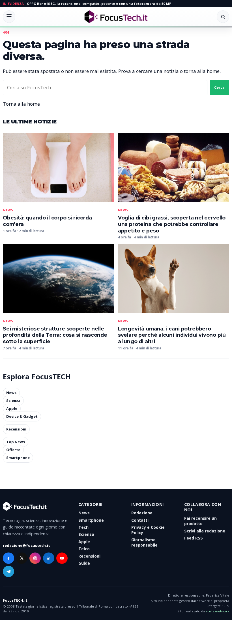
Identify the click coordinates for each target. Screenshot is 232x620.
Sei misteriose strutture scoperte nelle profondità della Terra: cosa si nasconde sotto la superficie (55, 335)
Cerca (219, 87)
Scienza (13, 400)
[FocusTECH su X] (21, 558)
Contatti (140, 520)
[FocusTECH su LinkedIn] (48, 558)
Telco (84, 548)
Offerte (13, 450)
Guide (84, 563)
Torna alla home (21, 104)
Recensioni (16, 429)
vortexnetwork (217, 611)
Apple (11, 408)
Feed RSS (193, 538)
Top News (15, 442)
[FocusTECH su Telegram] (8, 571)
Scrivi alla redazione (204, 531)
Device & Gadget (22, 416)
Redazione (141, 512)
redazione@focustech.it (26, 545)
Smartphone (18, 457)
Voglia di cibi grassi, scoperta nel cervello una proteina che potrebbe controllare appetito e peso (171, 224)
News (8, 210)
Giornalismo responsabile (144, 542)
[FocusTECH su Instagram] (35, 558)
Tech (83, 527)
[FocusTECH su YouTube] (62, 558)
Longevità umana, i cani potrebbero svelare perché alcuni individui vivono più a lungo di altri (172, 335)
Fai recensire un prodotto (200, 520)
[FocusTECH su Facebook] (8, 558)
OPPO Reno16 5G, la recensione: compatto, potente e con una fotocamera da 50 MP (99, 3)
